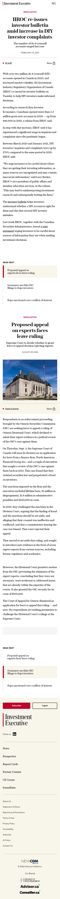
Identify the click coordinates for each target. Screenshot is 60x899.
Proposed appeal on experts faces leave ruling (21, 271)
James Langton (12, 409)
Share (49, 63)
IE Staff (8, 63)
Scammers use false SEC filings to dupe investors (20, 286)
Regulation (30, 12)
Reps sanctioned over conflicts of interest (29, 300)
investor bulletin (17, 201)
